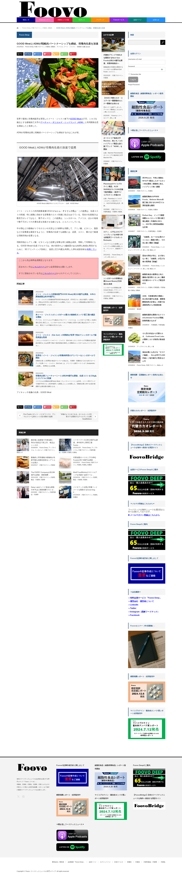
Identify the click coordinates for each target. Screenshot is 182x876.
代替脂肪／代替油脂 (158, 325)
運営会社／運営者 (58, 862)
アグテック (100, 20)
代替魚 (74, 452)
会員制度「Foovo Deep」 (76, 862)
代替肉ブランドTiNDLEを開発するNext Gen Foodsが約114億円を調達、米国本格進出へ (113, 59)
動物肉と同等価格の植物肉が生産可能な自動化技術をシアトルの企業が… (43, 460)
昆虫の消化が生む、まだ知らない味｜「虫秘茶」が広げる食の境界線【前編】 (153, 259)
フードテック (137, 250)
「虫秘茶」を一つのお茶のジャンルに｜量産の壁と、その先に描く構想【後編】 (153, 240)
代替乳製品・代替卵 (110, 212)
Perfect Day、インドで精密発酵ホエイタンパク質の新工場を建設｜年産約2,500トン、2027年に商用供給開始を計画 (153, 221)
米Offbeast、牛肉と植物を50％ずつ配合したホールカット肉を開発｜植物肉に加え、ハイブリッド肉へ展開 (153, 182)
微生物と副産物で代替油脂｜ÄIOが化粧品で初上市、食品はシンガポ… (43, 442)
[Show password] (162, 69)
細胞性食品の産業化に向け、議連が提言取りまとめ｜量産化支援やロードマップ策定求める (153, 278)
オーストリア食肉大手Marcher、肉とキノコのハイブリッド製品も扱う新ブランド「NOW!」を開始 (113, 143)
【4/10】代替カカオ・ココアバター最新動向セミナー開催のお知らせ (113, 100)
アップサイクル (142, 346)
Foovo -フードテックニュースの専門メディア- (41, 871)
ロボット (81, 20)
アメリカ (60, 47)
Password (131, 66)
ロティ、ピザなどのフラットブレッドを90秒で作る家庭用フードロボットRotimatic (113, 236)
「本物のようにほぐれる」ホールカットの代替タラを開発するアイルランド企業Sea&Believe (75, 416)
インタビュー (39, 450)
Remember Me (136, 74)
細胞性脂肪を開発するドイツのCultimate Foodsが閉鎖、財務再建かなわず (153, 318)
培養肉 (53, 47)
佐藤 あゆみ (86, 47)
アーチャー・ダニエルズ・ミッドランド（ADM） (62, 122)
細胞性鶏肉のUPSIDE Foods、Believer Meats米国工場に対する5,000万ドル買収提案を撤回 (153, 200)
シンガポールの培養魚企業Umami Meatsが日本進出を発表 (113, 281)
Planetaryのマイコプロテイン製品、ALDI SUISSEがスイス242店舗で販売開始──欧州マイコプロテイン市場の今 (113, 189)
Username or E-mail (135, 59)
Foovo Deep (29, 47)
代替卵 (43, 480)
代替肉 (47, 47)
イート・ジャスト (69, 47)
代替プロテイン (39, 47)
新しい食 (113, 118)
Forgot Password (134, 84)
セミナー (106, 118)
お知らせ (156, 20)
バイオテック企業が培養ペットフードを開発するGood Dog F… (85, 489)
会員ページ (137, 20)
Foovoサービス (118, 20)
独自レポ (26, 20)
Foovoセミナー (44, 20)
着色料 (139, 309)
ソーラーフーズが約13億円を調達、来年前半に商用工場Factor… (85, 442)
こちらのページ (39, 267)
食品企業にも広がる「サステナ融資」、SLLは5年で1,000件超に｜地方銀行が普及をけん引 (153, 356)
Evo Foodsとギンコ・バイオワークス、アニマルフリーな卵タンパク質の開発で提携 (39, 415)
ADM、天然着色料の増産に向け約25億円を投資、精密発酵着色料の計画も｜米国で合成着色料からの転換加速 (153, 300)
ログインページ (105, 862)
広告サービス (118, 862)
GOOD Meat (75, 119)
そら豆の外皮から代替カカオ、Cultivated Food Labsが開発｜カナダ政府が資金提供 (153, 337)
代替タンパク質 (63, 20)
